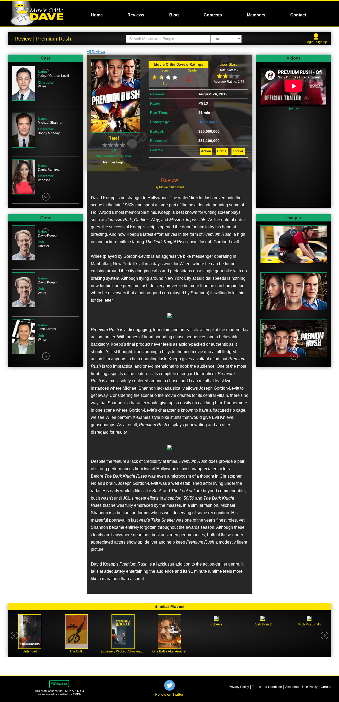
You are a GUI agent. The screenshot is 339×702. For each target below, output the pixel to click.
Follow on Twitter (169, 694)
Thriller (238, 151)
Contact (298, 15)
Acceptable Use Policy (301, 687)
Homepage (208, 122)
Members (256, 15)
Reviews (135, 15)
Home (97, 15)
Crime (221, 151)
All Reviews (96, 52)
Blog (174, 15)
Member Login (113, 162)
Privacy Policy (239, 687)
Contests (213, 15)
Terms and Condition (267, 687)
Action (206, 151)
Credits (326, 687)
